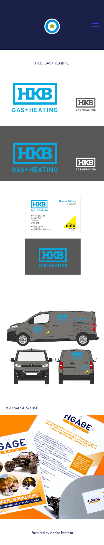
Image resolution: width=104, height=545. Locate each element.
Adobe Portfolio (61, 532)
